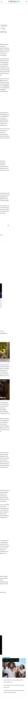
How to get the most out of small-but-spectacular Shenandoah (14, 686)
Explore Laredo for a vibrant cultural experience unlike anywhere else (13, 681)
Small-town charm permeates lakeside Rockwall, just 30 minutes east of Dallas (14, 691)
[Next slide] (8, 225)
